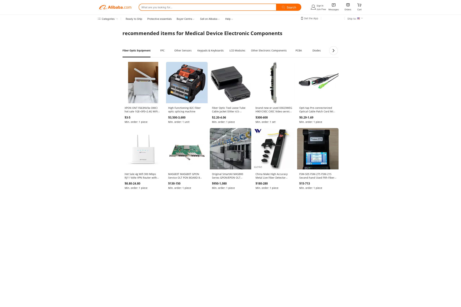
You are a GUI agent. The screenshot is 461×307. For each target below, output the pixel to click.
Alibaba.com (115, 7)
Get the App (311, 18)
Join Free (321, 9)
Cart (359, 9)
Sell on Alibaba (208, 18)
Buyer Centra (184, 18)
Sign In (320, 5)
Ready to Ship (134, 18)
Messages (333, 9)
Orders (347, 9)
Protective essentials (159, 18)
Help (228, 18)
